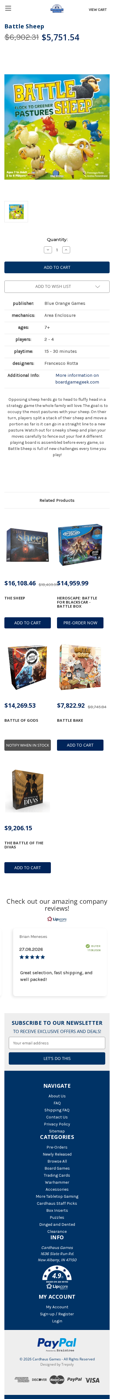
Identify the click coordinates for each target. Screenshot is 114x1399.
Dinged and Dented (57, 1224)
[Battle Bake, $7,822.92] (80, 667)
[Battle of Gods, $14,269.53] (27, 667)
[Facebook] (7, 477)
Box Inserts (57, 1210)
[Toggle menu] (8, 8)
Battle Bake (70, 720)
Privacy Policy (57, 1124)
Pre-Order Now (80, 622)
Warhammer (57, 1182)
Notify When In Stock (27, 745)
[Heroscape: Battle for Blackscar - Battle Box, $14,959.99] (80, 545)
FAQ (57, 1103)
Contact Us (57, 1117)
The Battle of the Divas (23, 845)
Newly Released (57, 1154)
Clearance (57, 1231)
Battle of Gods (21, 720)
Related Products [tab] (57, 500)
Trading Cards (57, 1175)
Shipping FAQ (57, 1110)
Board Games (57, 1168)
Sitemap (57, 1131)
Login (57, 1321)
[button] (57, 1278)
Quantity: (57, 239)
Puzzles (57, 1217)
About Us (57, 1096)
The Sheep (14, 598)
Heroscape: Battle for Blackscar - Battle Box (77, 602)
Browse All (57, 1161)
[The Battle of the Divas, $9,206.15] (27, 789)
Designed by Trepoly (57, 1364)
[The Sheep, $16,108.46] (27, 545)
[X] (17, 477)
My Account (57, 1307)
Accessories (57, 1189)
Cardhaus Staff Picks (57, 1203)
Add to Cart (27, 622)
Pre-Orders (57, 1147)
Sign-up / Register (57, 1314)
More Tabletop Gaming (57, 1196)
